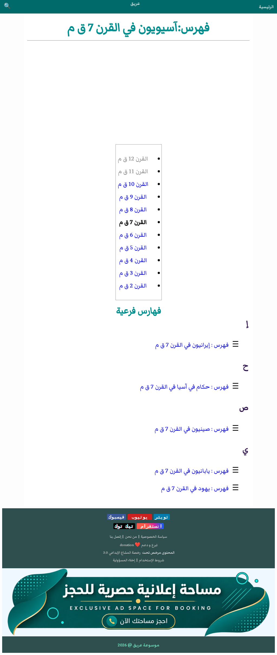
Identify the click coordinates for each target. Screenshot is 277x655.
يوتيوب (140, 517)
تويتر (162, 517)
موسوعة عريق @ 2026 (138, 645)
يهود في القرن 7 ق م (185, 488)
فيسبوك (116, 517)
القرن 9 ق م (133, 196)
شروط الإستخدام (151, 560)
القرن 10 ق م (133, 184)
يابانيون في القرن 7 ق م (182, 470)
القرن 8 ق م (133, 209)
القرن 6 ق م (133, 234)
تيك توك (124, 526)
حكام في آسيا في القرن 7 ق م (175, 386)
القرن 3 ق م (133, 273)
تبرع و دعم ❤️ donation (138, 545)
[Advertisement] (138, 82)
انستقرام (150, 526)
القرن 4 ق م (133, 260)
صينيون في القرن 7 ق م (182, 429)
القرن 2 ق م (133, 285)
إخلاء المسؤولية (124, 560)
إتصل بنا (115, 536)
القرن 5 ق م (133, 247)
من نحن (131, 536)
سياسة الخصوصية (154, 536)
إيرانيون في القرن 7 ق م (182, 344)
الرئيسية (266, 6)
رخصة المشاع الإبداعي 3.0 (122, 552)
